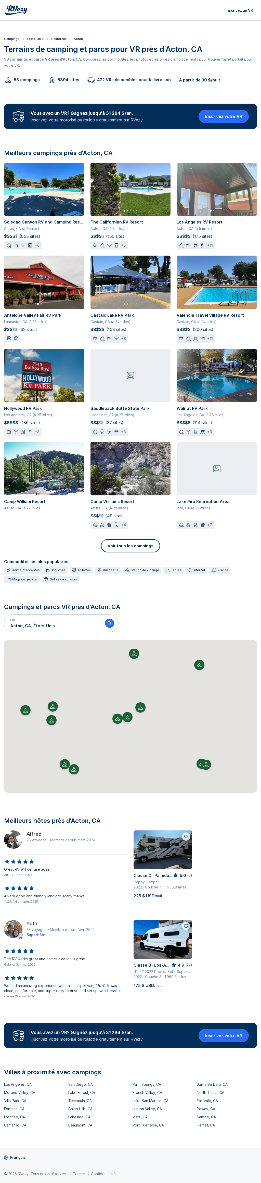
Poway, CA (206, 1109)
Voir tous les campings (130, 545)
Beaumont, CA (80, 1125)
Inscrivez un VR (239, 10)
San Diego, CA (80, 1084)
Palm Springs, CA (147, 1084)
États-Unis (35, 39)
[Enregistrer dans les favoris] (186, 836)
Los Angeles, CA (18, 1084)
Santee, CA (206, 1117)
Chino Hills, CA (80, 1109)
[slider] (19, 862)
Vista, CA (140, 1117)
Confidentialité (103, 1174)
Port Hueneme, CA (148, 1125)
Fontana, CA (14, 1109)
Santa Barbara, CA (212, 1084)
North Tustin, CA (210, 1092)
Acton (78, 39)
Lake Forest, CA (81, 1092)
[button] (52, 623)
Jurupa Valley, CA (147, 1109)
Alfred (34, 834)
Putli (32, 924)
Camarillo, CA (15, 1125)
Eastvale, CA (207, 1100)
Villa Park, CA (15, 1100)
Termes (79, 1174)
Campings (11, 39)
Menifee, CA (14, 1117)
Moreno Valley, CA (19, 1092)
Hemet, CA (206, 1125)
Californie (58, 39)
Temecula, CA (80, 1100)
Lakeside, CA (79, 1117)
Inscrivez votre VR (223, 116)
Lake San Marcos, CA (150, 1100)
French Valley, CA (147, 1092)
